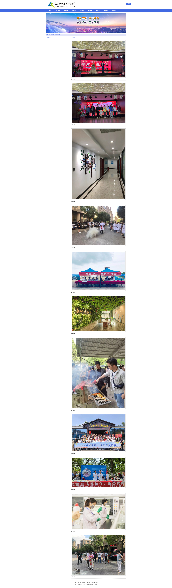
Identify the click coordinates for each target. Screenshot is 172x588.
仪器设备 (88, 582)
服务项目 (79, 582)
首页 (47, 34)
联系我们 (92, 582)
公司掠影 (52, 34)
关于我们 (75, 582)
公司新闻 (83, 582)
